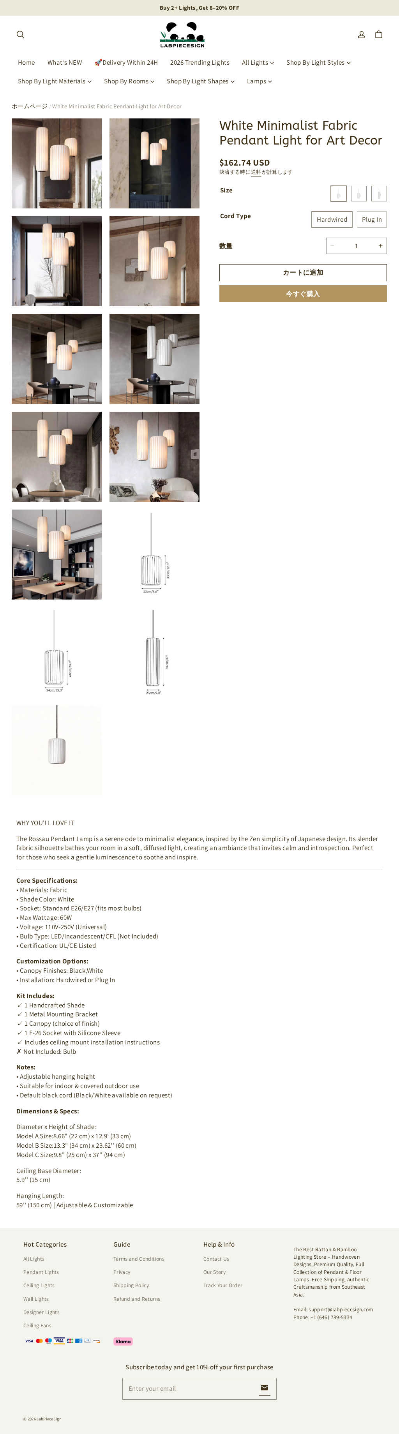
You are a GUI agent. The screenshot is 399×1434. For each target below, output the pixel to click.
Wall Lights (36, 1298)
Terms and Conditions (138, 1258)
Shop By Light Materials (52, 81)
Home (26, 62)
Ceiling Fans (37, 1325)
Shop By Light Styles (315, 62)
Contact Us (216, 1258)
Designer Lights (41, 1312)
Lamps (256, 81)
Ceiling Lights (39, 1285)
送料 (256, 172)
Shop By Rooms (126, 81)
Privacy (121, 1271)
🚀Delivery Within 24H (126, 62)
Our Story (214, 1271)
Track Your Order (223, 1285)
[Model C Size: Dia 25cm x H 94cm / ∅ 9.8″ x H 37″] (379, 193)
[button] (20, 34)
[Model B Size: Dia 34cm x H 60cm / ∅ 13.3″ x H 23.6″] (359, 193)
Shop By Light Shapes (198, 81)
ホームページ (30, 106)
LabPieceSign (49, 1419)
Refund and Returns (136, 1298)
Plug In (372, 219)
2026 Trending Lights (200, 62)
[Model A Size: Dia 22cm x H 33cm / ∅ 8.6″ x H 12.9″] (338, 193)
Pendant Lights (41, 1271)
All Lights (255, 62)
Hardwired (332, 219)
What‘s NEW (65, 62)
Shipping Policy (131, 1285)
